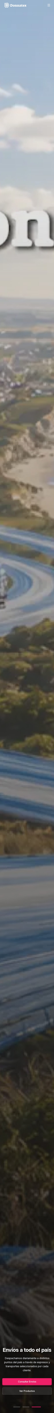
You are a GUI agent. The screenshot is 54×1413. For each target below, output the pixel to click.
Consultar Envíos (27, 1381)
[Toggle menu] (49, 5)
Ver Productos (27, 1391)
